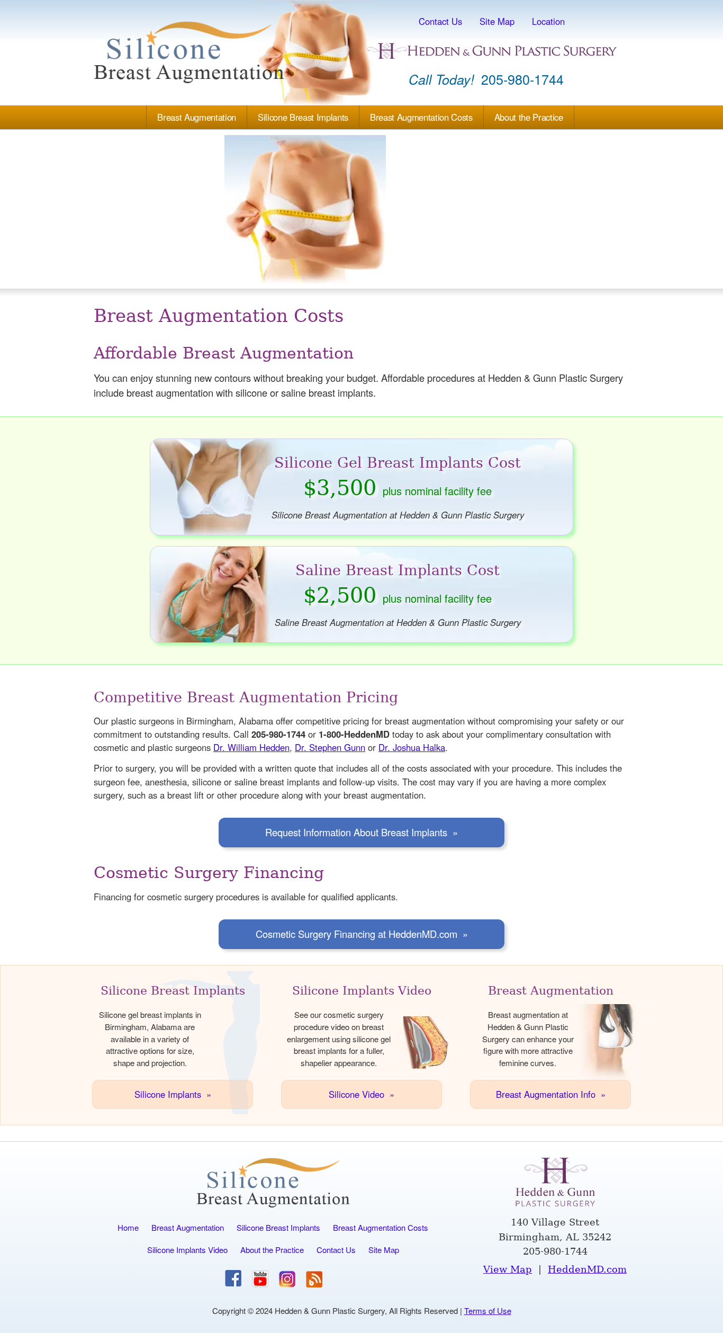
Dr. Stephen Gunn (330, 747)
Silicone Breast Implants (303, 117)
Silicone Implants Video (187, 1249)
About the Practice (528, 117)
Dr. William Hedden (251, 747)
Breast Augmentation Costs (421, 117)
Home (128, 1227)
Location (548, 21)
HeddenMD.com (587, 1269)
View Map (507, 1269)
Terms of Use (487, 1310)
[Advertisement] (361, 209)
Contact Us (440, 21)
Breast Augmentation (196, 117)
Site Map (497, 21)
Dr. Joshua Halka (411, 747)
